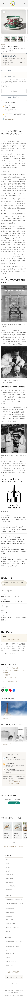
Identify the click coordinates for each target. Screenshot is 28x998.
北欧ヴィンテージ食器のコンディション (14, 904)
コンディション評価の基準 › (11, 639)
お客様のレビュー (10, 965)
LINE (6, 690)
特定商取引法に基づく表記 (12, 946)
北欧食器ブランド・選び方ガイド (14, 899)
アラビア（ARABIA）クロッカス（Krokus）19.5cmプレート (17, 834)
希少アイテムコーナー (11, 677)
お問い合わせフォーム (11, 961)
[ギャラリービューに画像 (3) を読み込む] (20, 39)
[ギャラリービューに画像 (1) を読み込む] (7, 39)
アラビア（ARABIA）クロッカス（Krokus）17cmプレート (7, 834)
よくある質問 (9, 931)
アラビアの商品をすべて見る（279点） (14, 846)
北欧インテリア (9, 874)
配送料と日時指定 (10, 908)
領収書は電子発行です (11, 912)
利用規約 (8, 950)
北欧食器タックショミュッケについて (14, 941)
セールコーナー (9, 878)
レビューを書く (14, 803)
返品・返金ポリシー (9, 119)
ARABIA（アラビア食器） (12, 668)
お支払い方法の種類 (10, 923)
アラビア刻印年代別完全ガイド (12, 681)
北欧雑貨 (8, 871)
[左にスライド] (1, 39)
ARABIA (3, 44)
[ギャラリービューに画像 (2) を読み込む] (14, 39)
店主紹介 (8, 957)
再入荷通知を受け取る (14, 97)
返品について (9, 916)
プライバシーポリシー (11, 953)
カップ (7, 863)
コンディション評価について (13, 781)
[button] (4, 3)
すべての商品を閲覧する (12, 886)
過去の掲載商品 (9, 889)
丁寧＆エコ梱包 (9, 919)
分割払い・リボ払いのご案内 (13, 927)
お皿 (7, 859)
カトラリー (8, 867)
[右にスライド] (26, 39)
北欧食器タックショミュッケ (16, 995)
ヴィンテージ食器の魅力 (14, 783)
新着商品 (7, 675)
